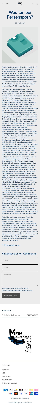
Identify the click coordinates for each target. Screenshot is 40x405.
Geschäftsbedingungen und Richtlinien (20, 402)
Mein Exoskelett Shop (22, 398)
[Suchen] (7, 3)
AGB (3, 373)
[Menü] (2, 3)
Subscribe (32, 315)
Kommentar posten (10, 295)
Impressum (5, 369)
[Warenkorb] (37, 3)
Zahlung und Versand (9, 383)
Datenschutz (6, 376)
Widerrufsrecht (7, 380)
